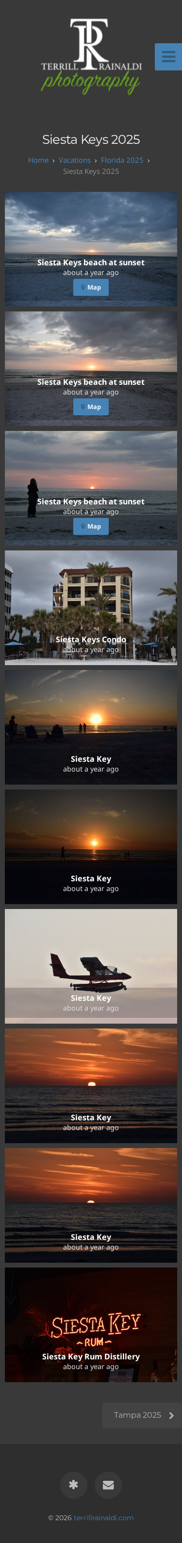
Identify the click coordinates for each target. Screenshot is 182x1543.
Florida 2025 (122, 160)
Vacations (75, 160)
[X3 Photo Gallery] (73, 1485)
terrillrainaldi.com (104, 1517)
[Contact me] (108, 1485)
